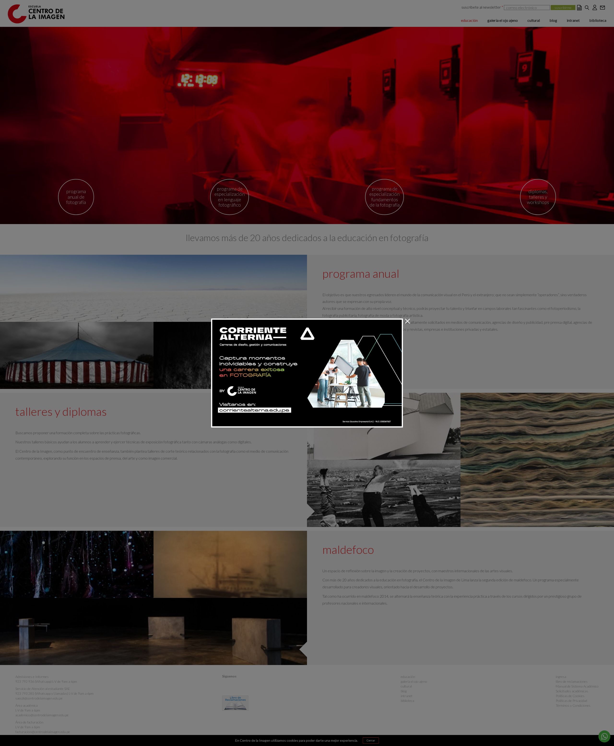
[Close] (407, 321)
